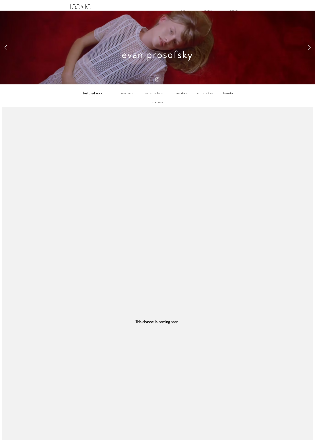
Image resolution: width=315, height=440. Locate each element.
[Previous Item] (5, 47)
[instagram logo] (157, 79)
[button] (228, 93)
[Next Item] (309, 47)
